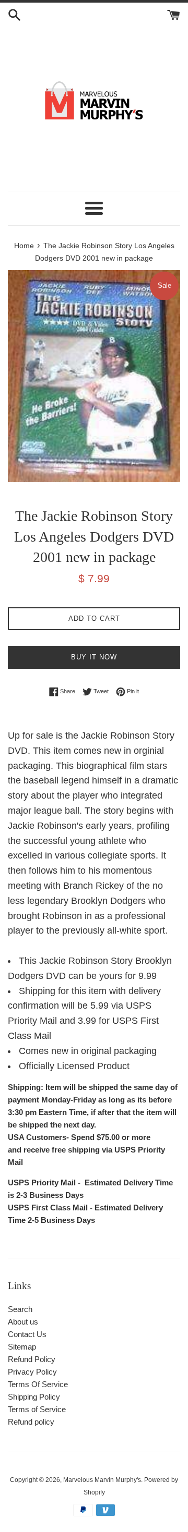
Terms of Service (37, 1409)
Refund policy (31, 1421)
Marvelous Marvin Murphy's (102, 1480)
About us (23, 1321)
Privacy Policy (32, 1371)
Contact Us (27, 1334)
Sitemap (22, 1346)
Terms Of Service (38, 1384)
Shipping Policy (34, 1396)
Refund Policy (31, 1359)
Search (20, 1309)
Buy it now (94, 657)
